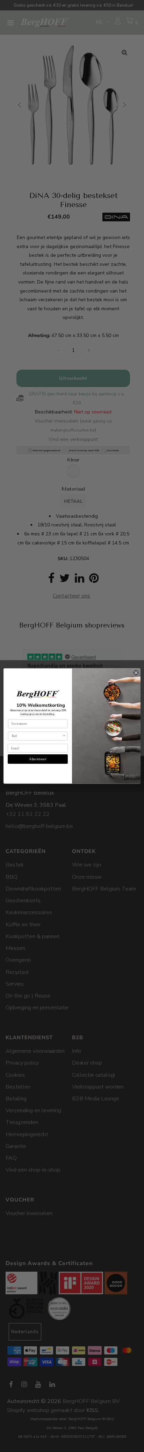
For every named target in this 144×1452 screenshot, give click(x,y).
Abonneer (37, 759)
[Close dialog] (136, 673)
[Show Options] (64, 736)
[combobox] (37, 736)
